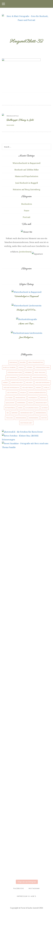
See (8, 413)
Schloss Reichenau (32, 407)
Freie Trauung (39, 372)
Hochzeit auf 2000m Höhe (26, 169)
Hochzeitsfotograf (43, 382)
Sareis (20, 407)
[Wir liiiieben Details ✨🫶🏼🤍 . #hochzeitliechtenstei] (26, 538)
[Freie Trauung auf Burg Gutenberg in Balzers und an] (26, 477)
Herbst (5, 382)
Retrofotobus (10, 407)
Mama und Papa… (26, 323)
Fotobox (30, 367)
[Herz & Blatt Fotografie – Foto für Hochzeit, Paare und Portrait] (26, 17)
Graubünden (24, 377)
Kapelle (46, 387)
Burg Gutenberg (9, 367)
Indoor (38, 387)
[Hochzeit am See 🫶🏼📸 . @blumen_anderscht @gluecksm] (26, 662)
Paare (26, 210)
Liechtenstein (12, 392)
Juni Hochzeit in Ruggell (26, 182)
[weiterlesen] (25, 251)
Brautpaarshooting (35, 362)
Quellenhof (10, 402)
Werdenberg (33, 418)
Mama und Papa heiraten (26, 176)
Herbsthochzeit (17, 382)
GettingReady (12, 377)
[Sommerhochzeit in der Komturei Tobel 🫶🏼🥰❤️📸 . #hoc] (26, 720)
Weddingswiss (21, 418)
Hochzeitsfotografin (11, 387)
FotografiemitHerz (43, 367)
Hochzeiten (26, 203)
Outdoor (9, 397)
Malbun (23, 392)
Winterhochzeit (26, 423)
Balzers (22, 362)
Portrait (26, 217)
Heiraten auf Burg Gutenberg (26, 189)
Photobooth (32, 397)
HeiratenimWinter (39, 377)
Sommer (14, 413)
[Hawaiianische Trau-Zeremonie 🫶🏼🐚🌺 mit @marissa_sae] (26, 567)
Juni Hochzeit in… (26, 337)
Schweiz (45, 407)
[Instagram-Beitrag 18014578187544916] (26, 679)
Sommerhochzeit (26, 413)
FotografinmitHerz (15, 372)
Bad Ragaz (13, 362)
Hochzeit (29, 382)
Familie (21, 367)
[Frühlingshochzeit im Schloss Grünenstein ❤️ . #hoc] (26, 861)
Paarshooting (20, 397)
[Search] (48, 147)
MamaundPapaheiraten (37, 392)
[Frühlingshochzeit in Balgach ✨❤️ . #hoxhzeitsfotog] (26, 784)
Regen (30, 402)
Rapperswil (21, 402)
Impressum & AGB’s (26, 896)
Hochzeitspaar (27, 387)
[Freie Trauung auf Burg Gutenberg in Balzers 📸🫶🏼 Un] (26, 510)
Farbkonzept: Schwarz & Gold (20, 120)
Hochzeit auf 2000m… (26, 310)
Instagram (34, 888)
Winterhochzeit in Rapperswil (26, 163)
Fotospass (28, 372)
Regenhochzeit (41, 402)
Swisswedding (41, 413)
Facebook (18, 888)
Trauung (9, 418)
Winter (44, 418)
